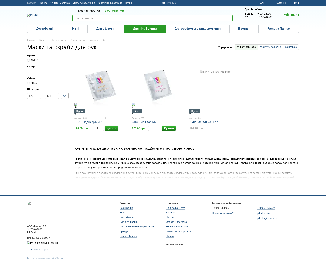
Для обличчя (105, 28)
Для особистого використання (198, 28)
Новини (129, 3)
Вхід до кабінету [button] (175, 207)
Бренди (244, 28)
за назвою (291, 47)
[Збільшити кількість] (102, 128)
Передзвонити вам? (114, 11)
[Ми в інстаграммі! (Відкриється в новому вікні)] (138, 2)
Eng (174, 3)
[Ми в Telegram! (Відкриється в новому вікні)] (143, 2)
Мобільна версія (40, 249)
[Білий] (29, 71)
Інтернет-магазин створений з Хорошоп (46, 258)
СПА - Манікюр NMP (145, 122)
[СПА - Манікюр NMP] (158, 85)
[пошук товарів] (230, 18)
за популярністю (246, 47)
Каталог (31, 3)
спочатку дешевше (270, 47)
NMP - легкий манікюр (203, 122)
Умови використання (84, 3)
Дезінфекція (45, 28)
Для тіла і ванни (145, 28)
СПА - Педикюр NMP (88, 122)
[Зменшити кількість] (92, 128)
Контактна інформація (110, 3)
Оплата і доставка (60, 3)
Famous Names (278, 28)
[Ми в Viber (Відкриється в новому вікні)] (156, 2)
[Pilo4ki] (46, 210)
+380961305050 (89, 10)
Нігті (75, 28)
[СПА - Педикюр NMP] (100, 85)
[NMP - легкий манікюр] (215, 85)
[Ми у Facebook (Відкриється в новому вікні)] (147, 2)
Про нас (43, 3)
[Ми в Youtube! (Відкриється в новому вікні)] (152, 2)
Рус (169, 3)
